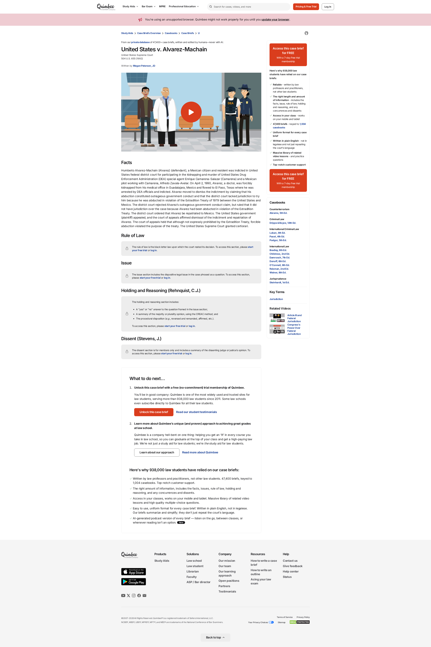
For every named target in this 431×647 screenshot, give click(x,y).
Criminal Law (277, 219)
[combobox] (248, 7)
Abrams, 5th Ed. (279, 212)
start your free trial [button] (150, 277)
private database (140, 42)
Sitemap (281, 622)
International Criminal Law (284, 229)
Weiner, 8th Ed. (278, 272)
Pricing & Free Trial (306, 6)
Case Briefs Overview (149, 33)
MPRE (162, 6)
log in (154, 250)
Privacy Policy (303, 617)
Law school (194, 561)
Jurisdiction (276, 299)
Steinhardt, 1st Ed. (280, 282)
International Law (279, 246)
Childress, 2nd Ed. (280, 253)
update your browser (275, 19)
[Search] (210, 6)
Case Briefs (187, 33)
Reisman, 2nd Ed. (279, 268)
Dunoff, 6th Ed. (278, 261)
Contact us (290, 561)
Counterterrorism (279, 209)
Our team (225, 566)
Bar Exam (147, 6)
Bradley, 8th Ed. (278, 250)
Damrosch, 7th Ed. (280, 257)
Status (287, 577)
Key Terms (277, 292)
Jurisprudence (278, 278)
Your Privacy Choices (258, 622)
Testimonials (227, 591)
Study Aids (129, 6)
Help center (291, 571)
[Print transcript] (306, 33)
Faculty (192, 577)
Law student (195, 566)
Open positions (229, 581)
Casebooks (171, 33)
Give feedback (293, 566)
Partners (224, 586)
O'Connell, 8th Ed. (280, 265)
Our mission (227, 561)
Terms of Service (285, 617)
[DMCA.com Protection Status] (299, 622)
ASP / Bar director (199, 582)
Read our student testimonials (196, 412)
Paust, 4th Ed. (277, 236)
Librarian (193, 571)
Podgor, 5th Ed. (278, 240)
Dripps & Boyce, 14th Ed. (283, 222)
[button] (191, 112)
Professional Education (182, 6)
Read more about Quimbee (200, 452)
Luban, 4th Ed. (278, 232)
